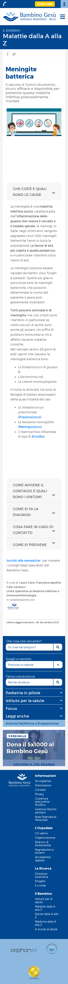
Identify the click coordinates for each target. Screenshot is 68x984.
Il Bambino (11, 30)
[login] (64, 4)
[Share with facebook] (7, 54)
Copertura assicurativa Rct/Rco (42, 802)
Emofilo (38, 436)
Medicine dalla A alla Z (45, 923)
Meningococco (30, 426)
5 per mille (17, 736)
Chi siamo (41, 833)
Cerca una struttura (20, 676)
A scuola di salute (46, 929)
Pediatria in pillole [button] (23, 692)
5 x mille (40, 885)
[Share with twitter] (14, 54)
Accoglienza (43, 781)
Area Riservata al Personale (45, 818)
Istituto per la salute (43, 900)
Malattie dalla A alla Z (45, 908)
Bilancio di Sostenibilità (43, 843)
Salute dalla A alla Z (46, 915)
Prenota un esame (20, 664)
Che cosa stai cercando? (24, 641)
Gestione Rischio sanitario (45, 811)
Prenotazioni (43, 785)
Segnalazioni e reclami (44, 851)
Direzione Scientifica (41, 875)
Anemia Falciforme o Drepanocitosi (32, 723)
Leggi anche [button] (17, 716)
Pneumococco (29, 417)
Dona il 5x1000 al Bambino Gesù (30, 747)
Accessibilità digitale (43, 858)
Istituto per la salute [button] (25, 700)
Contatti (40, 789)
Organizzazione (45, 837)
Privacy (39, 794)
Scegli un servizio (18, 659)
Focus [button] (11, 708)
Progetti (40, 881)
